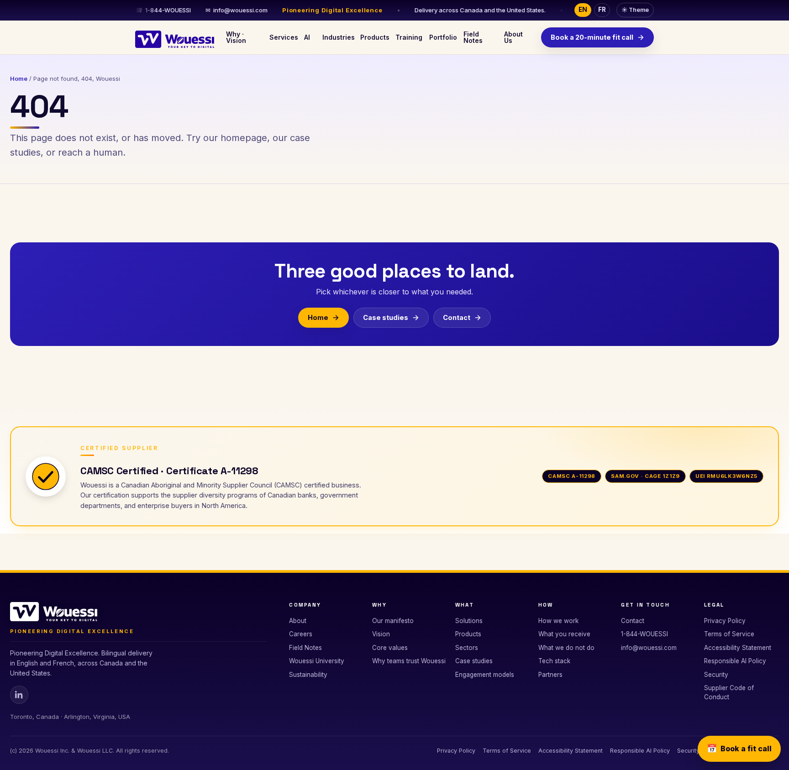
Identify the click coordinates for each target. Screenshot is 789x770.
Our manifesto (393, 620)
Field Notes (473, 37)
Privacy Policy (725, 620)
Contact (456, 317)
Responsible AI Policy (735, 661)
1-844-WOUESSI (163, 10)
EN (583, 9)
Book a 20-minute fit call (592, 37)
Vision (381, 634)
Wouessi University (316, 661)
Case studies (385, 317)
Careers (300, 634)
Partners (550, 674)
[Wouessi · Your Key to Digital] (174, 37)
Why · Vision (236, 37)
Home (18, 78)
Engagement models (484, 674)
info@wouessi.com (236, 10)
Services (282, 37)
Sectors (466, 647)
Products (373, 37)
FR (602, 9)
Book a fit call (739, 748)
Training (408, 37)
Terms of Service (729, 634)
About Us (513, 37)
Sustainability (308, 674)
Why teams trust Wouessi (409, 661)
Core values (390, 647)
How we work (558, 620)
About (297, 620)
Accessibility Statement (737, 647)
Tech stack (554, 661)
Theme (635, 9)
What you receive (564, 634)
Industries (337, 37)
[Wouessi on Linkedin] (19, 695)
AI (307, 37)
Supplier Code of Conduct (729, 692)
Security (716, 674)
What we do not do (566, 647)
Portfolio (442, 37)
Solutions (469, 620)
